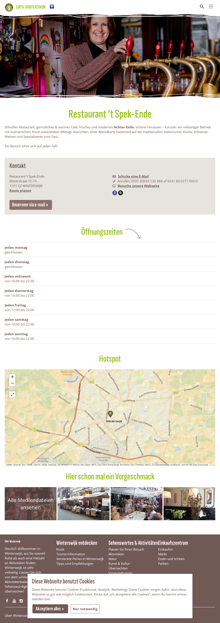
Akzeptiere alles (48, 608)
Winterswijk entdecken (76, 542)
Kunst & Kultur (119, 563)
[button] (110, 413)
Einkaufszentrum (173, 542)
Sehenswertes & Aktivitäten (133, 542)
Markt (162, 554)
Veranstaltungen (120, 573)
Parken (163, 563)
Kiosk (60, 549)
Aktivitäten (116, 554)
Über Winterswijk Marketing (25, 615)
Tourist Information (70, 554)
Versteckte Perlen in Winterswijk (80, 559)
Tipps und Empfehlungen (74, 563)
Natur (112, 559)
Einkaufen (165, 549)
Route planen (20, 190)
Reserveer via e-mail (28, 204)
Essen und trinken (171, 559)
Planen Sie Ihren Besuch (126, 549)
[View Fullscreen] (12, 394)
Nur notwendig (85, 609)
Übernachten (118, 568)
